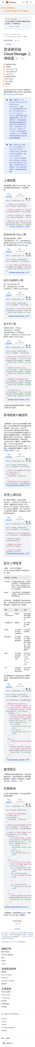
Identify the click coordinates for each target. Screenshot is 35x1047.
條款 (2, 1038)
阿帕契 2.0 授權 (21, 935)
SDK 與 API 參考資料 (7, 955)
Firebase (6, 34)
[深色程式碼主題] (26, 198)
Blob (22, 243)
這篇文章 (23, 913)
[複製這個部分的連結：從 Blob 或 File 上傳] (28, 234)
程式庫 (3, 961)
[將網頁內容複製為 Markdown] (22, 58)
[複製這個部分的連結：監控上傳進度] (23, 563)
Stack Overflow (6, 995)
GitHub (3, 964)
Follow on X (4, 978)
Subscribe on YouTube (7, 981)
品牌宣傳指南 (5, 1004)
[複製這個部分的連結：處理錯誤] (17, 769)
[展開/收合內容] (17, 64)
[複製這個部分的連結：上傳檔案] (17, 181)
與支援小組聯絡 (6, 992)
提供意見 (8, 44)
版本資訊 (4, 1001)
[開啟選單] (3, 2)
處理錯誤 (14, 781)
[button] (9, 195)
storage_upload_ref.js (18, 226)
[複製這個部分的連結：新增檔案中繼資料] (5, 419)
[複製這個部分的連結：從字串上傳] (18, 324)
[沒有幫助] (18, 40)
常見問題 (4, 1007)
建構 (25, 36)
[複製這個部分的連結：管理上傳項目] (23, 495)
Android (3, 1019)
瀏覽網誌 (4, 972)
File (17, 243)
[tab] (9, 195)
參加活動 (4, 984)
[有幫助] (15, 40)
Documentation (8, 8)
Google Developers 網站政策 (11, 936)
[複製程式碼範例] (29, 198)
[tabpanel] (17, 213)
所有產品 (4, 1030)
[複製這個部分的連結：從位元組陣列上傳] (25, 280)
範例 (2, 958)
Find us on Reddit (6, 975)
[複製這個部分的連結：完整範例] (17, 789)
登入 (31, 2)
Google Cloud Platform (8, 1027)
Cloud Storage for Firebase (16, 11)
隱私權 (8, 1038)
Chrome (3, 1021)
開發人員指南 (5, 952)
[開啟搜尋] (23, 2)
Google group (5, 998)
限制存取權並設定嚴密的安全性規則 (17, 122)
